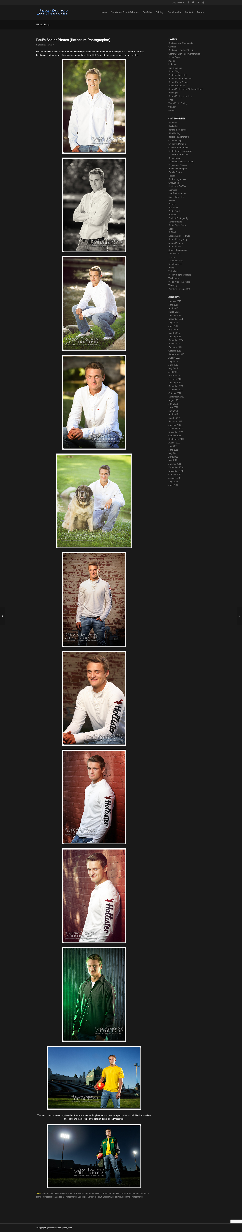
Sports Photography (177, 239)
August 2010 (174, 478)
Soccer (171, 229)
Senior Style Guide (177, 225)
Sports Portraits (175, 243)
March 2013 (174, 375)
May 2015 (173, 329)
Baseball (172, 122)
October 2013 (174, 351)
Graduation (173, 183)
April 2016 (173, 308)
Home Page (174, 57)
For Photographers (177, 179)
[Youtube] (203, 2)
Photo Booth (174, 211)
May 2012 (173, 411)
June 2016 (173, 305)
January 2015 (174, 336)
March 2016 (174, 312)
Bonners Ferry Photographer (54, 1193)
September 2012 (176, 397)
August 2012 (174, 400)
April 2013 (173, 372)
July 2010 (173, 481)
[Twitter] (198, 2)
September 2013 (176, 354)
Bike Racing (174, 133)
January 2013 (174, 382)
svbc (170, 100)
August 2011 (174, 442)
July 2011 (172, 446)
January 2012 (174, 425)
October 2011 (174, 435)
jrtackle (171, 61)
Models (171, 200)
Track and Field (175, 260)
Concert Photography (178, 147)
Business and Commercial (180, 43)
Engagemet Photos (177, 165)
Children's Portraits (177, 144)
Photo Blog (43, 24)
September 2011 (176, 439)
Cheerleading (174, 140)
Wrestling (172, 285)
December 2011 (175, 428)
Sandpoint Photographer (66, 1197)
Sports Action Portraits (179, 236)
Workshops (173, 278)
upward (171, 110)
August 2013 (174, 358)
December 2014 (175, 340)
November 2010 (175, 471)
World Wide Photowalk (179, 282)
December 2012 (175, 386)
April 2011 (173, 457)
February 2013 (175, 379)
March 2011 (173, 460)
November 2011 (175, 432)
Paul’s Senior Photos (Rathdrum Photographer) (73, 40)
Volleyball (172, 271)
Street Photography (177, 250)
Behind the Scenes (177, 130)
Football (172, 176)
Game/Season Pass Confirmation (184, 54)
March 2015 (174, 333)
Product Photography (178, 218)
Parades (172, 204)
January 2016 (174, 315)
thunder (171, 107)
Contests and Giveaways (180, 151)
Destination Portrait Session (181, 161)
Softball (172, 232)
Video (171, 267)
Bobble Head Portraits (178, 137)
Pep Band (173, 207)
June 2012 (173, 407)
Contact (172, 46)
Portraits (172, 214)
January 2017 (174, 301)
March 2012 (174, 418)
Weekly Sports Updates (179, 275)
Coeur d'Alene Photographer (81, 1193)
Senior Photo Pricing (178, 82)
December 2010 (175, 467)
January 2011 (174, 464)
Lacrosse (172, 190)
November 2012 (175, 389)
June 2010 (173, 485)
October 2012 (174, 393)
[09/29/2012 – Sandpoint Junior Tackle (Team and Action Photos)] (239, 616)
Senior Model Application (180, 78)
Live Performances (177, 193)
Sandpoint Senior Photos (89, 1197)
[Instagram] (193, 2)
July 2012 (173, 404)
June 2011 (173, 450)
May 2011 (173, 453)
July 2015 (173, 322)
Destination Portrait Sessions (182, 50)
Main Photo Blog (176, 197)
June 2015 (173, 326)
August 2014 (174, 343)
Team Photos (174, 253)
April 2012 (173, 414)
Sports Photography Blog (180, 96)
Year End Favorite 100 (179, 289)
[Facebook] (188, 2)
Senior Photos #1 (176, 85)
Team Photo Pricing (177, 103)
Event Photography (177, 168)
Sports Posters (175, 246)
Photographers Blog (177, 75)
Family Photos (175, 172)
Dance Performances (178, 154)
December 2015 (175, 319)
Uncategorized (175, 264)
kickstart (172, 64)
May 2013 (173, 368)
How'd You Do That (177, 186)
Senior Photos (175, 221)
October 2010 (174, 474)
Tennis (171, 257)
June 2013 (173, 365)
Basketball (173, 126)
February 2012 (175, 421)
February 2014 (175, 347)
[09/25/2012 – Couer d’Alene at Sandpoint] (2, 616)
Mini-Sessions (175, 68)
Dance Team (174, 158)
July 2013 (173, 361)
